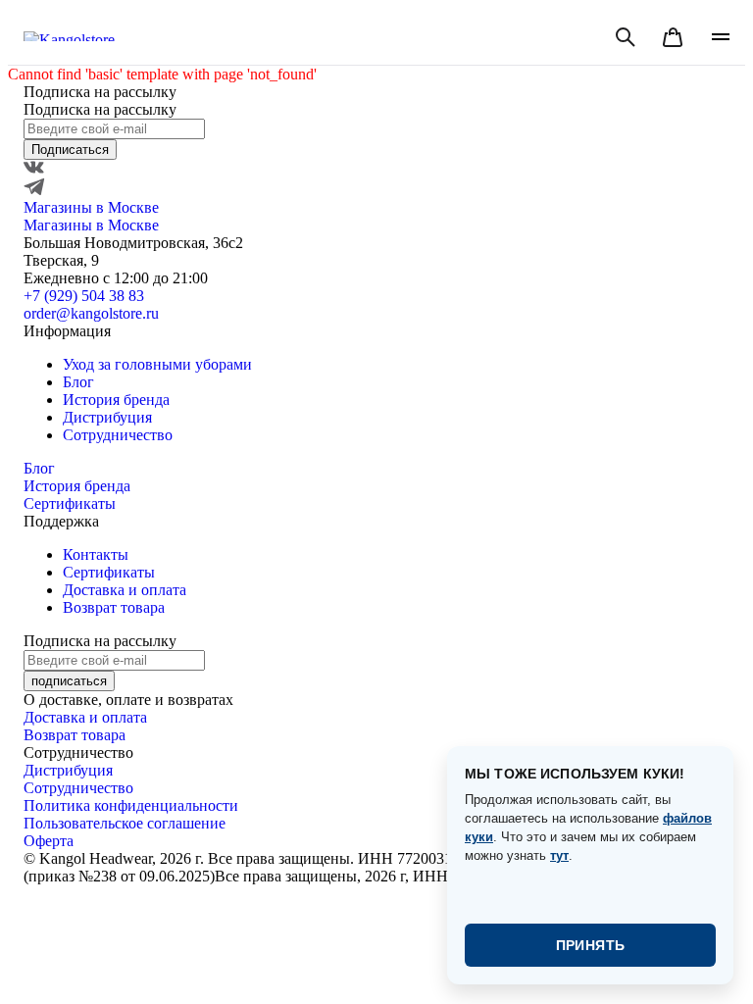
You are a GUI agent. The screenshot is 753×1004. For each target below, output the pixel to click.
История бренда (116, 399)
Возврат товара (114, 607)
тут (559, 855)
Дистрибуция (107, 417)
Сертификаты (70, 503)
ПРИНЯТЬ (591, 945)
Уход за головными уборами (157, 364)
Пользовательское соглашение (125, 823)
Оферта (49, 840)
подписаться (69, 681)
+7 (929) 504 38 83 (84, 295)
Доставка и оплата (124, 589)
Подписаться (70, 149)
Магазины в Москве (91, 207)
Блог (78, 382)
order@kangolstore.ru (91, 313)
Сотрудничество (118, 435)
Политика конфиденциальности (131, 805)
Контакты (95, 554)
